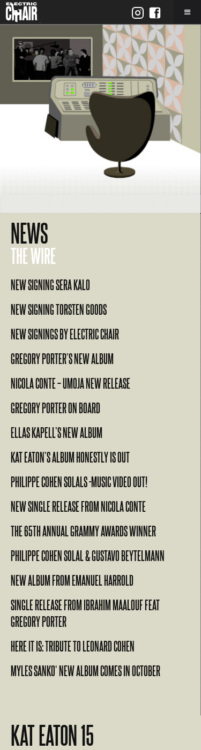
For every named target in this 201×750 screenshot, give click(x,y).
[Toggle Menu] (187, 12)
